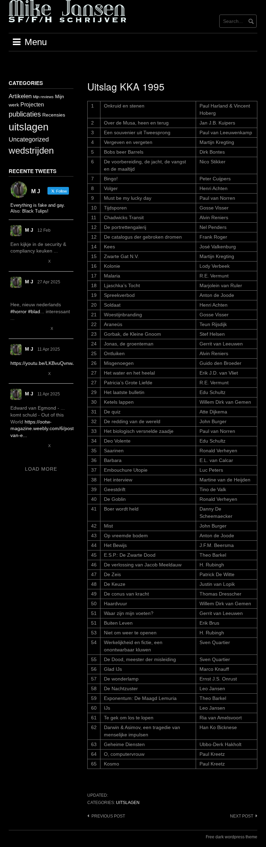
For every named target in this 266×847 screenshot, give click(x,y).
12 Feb (44, 230)
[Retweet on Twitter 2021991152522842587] (26, 261)
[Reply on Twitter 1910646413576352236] (14, 446)
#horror (18, 311)
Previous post (108, 816)
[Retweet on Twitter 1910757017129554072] (26, 373)
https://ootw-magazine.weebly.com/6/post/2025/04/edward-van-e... (61, 428)
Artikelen (20, 96)
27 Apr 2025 (48, 282)
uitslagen (128, 802)
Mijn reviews (43, 97)
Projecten (32, 105)
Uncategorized (29, 139)
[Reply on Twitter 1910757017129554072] (14, 373)
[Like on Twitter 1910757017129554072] (40, 373)
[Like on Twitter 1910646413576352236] (40, 446)
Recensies (53, 115)
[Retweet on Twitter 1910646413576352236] (26, 446)
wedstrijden (31, 150)
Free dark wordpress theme (231, 837)
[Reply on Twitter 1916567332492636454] (14, 329)
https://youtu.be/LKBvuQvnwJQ (44, 363)
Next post (241, 816)
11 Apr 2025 (48, 349)
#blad (34, 311)
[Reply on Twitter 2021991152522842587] (14, 261)
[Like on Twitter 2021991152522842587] (40, 261)
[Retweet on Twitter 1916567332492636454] (26, 329)
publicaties (25, 114)
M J (29, 230)
